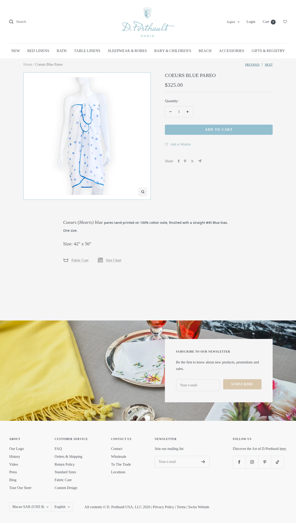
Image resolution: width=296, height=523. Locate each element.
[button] (178, 144)
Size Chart (113, 260)
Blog (12, 480)
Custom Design (66, 488)
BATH (62, 51)
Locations (118, 472)
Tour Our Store (20, 488)
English (231, 22)
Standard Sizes (65, 472)
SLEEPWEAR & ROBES (127, 51)
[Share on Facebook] (179, 161)
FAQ (58, 449)
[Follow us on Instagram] (252, 462)
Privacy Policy (163, 507)
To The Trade (121, 464)
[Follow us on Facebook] (239, 462)
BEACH (205, 51)
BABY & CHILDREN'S (172, 51)
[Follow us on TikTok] (277, 462)
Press (13, 472)
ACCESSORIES (231, 51)
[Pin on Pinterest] (185, 161)
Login (251, 22)
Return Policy (65, 464)
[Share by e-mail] (199, 161)
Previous (252, 64)
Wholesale (118, 456)
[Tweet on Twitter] (192, 161)
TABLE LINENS (87, 51)
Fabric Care (80, 260)
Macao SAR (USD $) (28, 507)
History (14, 456)
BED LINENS (38, 51)
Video (13, 464)
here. (283, 449)
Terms (181, 507)
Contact (116, 449)
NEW (15, 51)
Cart (268, 22)
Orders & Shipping (68, 456)
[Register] (203, 461)
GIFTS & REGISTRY (268, 51)
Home (27, 64)
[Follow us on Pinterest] (264, 462)
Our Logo (16, 449)
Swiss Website (198, 507)
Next (269, 64)
